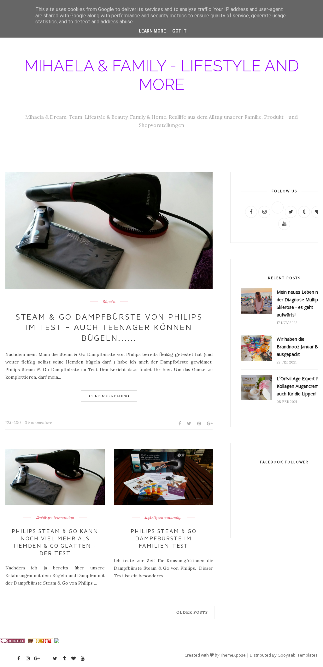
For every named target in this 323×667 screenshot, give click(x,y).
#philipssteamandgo (55, 517)
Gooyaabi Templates (298, 655)
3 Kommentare (38, 422)
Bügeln (109, 301)
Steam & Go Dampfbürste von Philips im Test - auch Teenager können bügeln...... (109, 327)
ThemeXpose (233, 655)
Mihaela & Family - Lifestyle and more (161, 75)
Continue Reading (109, 396)
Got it (179, 30)
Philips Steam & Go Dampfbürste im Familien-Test (164, 538)
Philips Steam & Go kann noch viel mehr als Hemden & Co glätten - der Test (55, 542)
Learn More (152, 30)
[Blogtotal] (40, 642)
